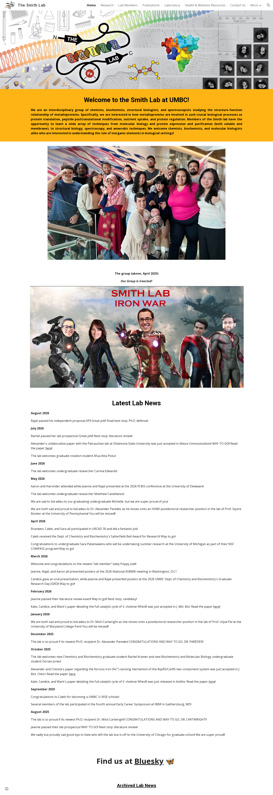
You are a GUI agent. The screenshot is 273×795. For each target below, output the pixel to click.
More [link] (254, 5)
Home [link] (91, 5)
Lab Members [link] (128, 5)
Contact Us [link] (238, 5)
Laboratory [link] (172, 5)
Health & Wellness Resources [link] (205, 5)
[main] (136, 115)
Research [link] (107, 5)
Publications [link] (151, 5)
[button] (268, 5)
